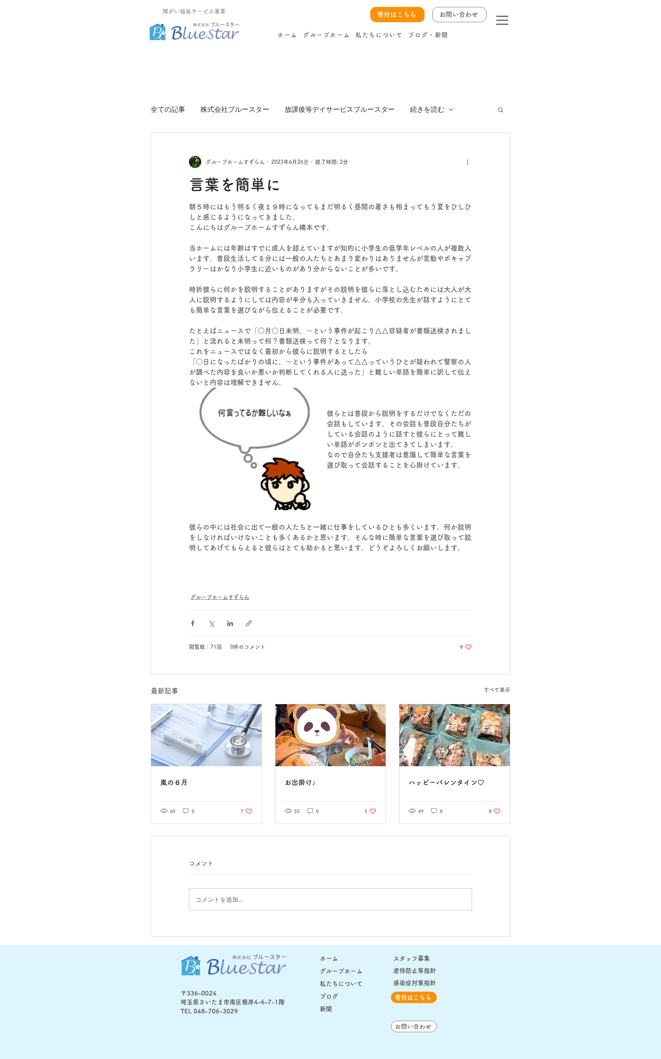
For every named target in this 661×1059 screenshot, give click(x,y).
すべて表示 (497, 689)
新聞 (326, 1009)
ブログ (329, 996)
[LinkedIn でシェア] (230, 623)
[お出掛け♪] (330, 735)
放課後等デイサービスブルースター (340, 109)
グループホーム (341, 971)
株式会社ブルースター (234, 109)
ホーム (329, 958)
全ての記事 (168, 109)
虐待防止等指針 (414, 971)
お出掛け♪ (300, 782)
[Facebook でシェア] (192, 623)
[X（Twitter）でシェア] (211, 623)
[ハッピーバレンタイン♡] (454, 735)
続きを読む (427, 109)
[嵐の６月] (206, 735)
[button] (428, 35)
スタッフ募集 (411, 958)
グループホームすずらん (219, 597)
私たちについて (341, 984)
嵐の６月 (174, 782)
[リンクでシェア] (248, 623)
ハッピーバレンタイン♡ (446, 782)
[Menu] (502, 20)
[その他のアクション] (467, 161)
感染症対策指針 (414, 983)
